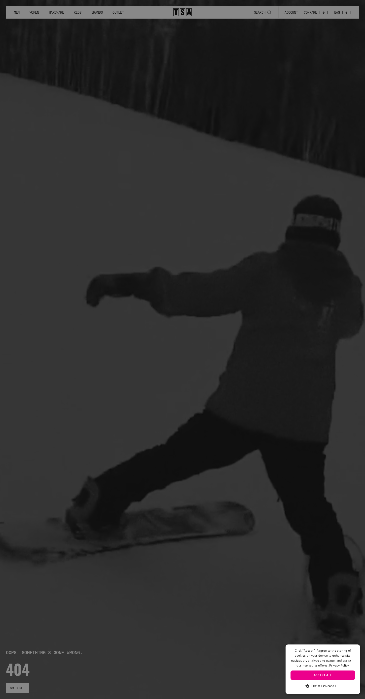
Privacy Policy (339, 665)
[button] (323, 686)
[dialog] (323, 669)
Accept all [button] (323, 675)
